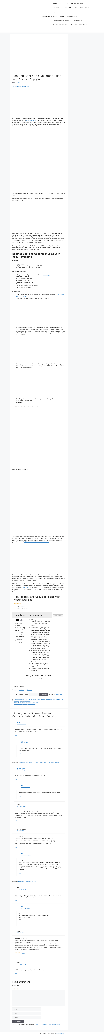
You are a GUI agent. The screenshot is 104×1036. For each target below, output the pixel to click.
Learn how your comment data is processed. (48, 1024)
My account (56, 12)
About (65, 3)
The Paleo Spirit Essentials (60, 24)
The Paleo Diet (59, 699)
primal (21, 701)
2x (20, 620)
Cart (81, 7)
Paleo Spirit (47, 16)
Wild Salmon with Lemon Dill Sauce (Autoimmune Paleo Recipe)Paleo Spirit (39, 762)
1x (17, 620)
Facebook (21, 690)
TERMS (55, 16)
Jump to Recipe (16, 86)
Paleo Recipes (56, 29)
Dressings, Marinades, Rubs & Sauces (23, 699)
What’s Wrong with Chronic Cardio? (68, 16)
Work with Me (56, 7)
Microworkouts (57, 3)
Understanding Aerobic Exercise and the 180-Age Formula (67, 20)
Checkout (87, 7)
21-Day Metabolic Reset (77, 3)
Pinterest (29, 690)
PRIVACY (64, 12)
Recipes (34, 699)
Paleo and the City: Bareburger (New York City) (25, 704)
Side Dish (43, 699)
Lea (22, 741)
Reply (16, 735)
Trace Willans (21, 768)
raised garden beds (32, 120)
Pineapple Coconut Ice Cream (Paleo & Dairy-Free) (26, 702)
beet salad (16, 701)
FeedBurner (59, 694)
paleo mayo (46, 275)
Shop (76, 7)
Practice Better (68, 7)
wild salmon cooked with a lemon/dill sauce (36, 542)
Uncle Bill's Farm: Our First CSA (27, 881)
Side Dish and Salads (51, 699)
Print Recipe (25, 86)
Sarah (18, 722)
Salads (38, 699)
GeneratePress (60, 1033)
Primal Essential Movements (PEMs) (78, 12)
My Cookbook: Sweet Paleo (78, 24)
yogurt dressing (26, 701)
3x (23, 620)
